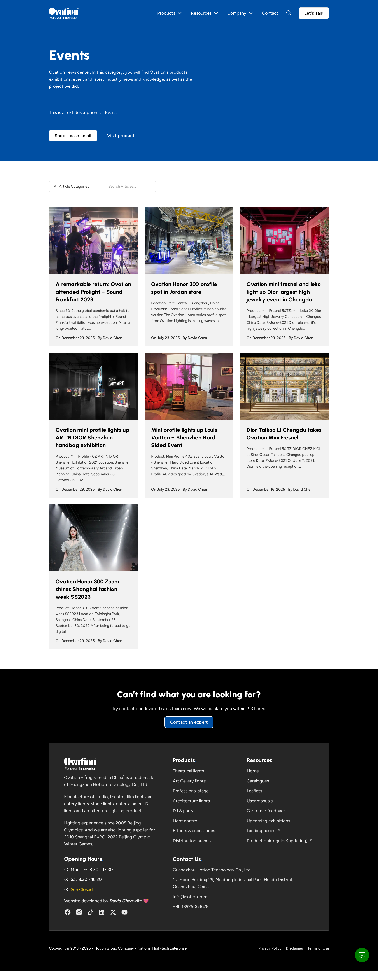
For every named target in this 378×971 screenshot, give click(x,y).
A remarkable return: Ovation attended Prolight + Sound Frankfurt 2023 (93, 292)
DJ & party (183, 810)
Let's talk (313, 13)
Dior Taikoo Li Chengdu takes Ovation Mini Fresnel (284, 434)
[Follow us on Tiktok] (90, 912)
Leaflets (254, 790)
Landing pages (261, 830)
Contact (270, 13)
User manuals (260, 800)
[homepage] (80, 764)
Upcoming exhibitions (268, 820)
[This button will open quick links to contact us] (362, 955)
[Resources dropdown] (216, 13)
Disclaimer (294, 948)
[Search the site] (288, 13)
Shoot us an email (73, 135)
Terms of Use (318, 948)
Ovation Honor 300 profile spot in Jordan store (184, 288)
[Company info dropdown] (250, 13)
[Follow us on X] (113, 912)
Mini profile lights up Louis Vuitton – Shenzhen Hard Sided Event (184, 437)
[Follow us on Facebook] (67, 912)
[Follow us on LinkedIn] (101, 912)
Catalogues (258, 781)
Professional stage (191, 790)
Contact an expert (189, 722)
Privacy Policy (270, 948)
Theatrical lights (188, 770)
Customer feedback (266, 810)
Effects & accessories (194, 830)
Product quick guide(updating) (277, 840)
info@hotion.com (190, 896)
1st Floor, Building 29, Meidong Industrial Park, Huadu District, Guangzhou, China (233, 883)
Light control (185, 820)
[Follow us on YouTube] (124, 912)
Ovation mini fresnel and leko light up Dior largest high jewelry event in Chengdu (284, 292)
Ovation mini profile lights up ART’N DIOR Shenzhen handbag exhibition (92, 437)
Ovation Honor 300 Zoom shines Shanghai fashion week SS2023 (87, 589)
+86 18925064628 (191, 906)
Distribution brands (192, 840)
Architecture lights (191, 800)
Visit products (122, 135)
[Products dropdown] (179, 13)
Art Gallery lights (189, 781)
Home (253, 770)
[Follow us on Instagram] (78, 912)
